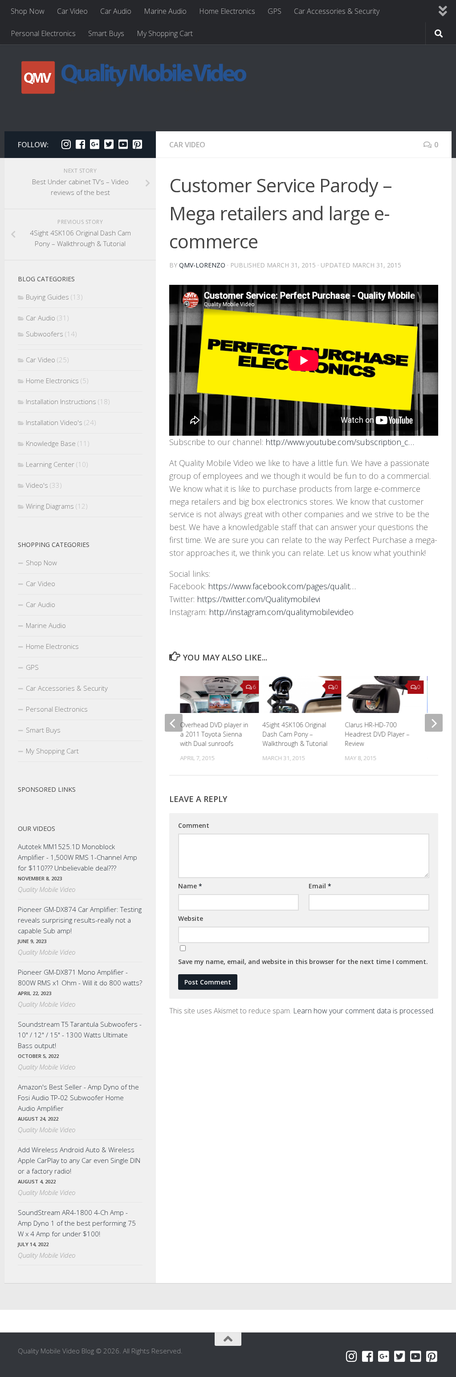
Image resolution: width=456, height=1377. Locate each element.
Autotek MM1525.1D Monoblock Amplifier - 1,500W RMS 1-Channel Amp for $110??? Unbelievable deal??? (77, 857)
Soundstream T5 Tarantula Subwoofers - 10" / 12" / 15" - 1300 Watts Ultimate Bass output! (80, 1035)
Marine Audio (165, 11)
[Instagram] (66, 144)
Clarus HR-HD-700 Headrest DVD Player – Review (377, 734)
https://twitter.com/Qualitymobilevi (258, 599)
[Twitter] (108, 144)
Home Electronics (227, 11)
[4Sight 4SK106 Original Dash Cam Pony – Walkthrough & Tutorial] (301, 694)
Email (320, 886)
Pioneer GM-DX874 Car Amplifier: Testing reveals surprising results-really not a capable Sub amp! (80, 920)
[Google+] (94, 144)
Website (190, 918)
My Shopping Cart (165, 33)
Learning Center (50, 464)
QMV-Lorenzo (202, 265)
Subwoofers (44, 333)
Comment (193, 825)
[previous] (174, 723)
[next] (434, 723)
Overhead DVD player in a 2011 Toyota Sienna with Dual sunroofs (214, 734)
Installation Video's (54, 422)
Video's (37, 485)
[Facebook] (80, 144)
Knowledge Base (51, 443)
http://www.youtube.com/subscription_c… (339, 442)
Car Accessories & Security (336, 11)
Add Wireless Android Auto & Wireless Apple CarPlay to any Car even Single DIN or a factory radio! (79, 1160)
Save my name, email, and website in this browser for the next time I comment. (303, 961)
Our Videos (36, 828)
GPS (274, 11)
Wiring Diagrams (50, 506)
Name (190, 886)
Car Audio (115, 11)
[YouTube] (123, 144)
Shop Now (28, 11)
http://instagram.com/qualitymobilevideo (281, 612)
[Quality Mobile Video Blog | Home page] (134, 76)
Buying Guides (47, 296)
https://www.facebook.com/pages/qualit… (282, 586)
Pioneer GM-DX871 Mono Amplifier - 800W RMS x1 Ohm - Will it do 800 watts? (80, 977)
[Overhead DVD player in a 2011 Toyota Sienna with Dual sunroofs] (219, 694)
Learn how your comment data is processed (363, 1011)
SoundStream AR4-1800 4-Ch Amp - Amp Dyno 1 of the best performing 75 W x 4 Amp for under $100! (77, 1223)
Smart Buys (106, 33)
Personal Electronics (43, 33)
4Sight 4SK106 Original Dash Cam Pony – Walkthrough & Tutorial (294, 734)
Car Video (72, 11)
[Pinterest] (137, 144)
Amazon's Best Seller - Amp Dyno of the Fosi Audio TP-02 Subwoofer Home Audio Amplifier (78, 1097)
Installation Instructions (61, 401)
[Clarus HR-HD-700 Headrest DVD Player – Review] (384, 694)
